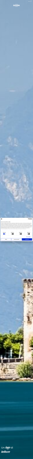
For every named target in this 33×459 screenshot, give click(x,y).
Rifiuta (6, 239)
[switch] (12, 234)
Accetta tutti (27, 239)
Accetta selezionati (16, 239)
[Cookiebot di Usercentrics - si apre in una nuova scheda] (28, 219)
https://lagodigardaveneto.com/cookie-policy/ (7, 229)
